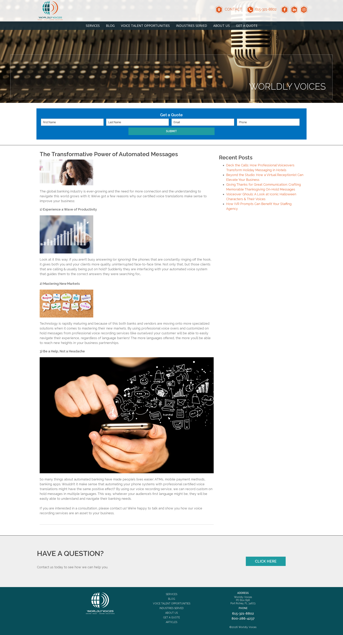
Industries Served (191, 25)
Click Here (266, 561)
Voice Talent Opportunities (145, 25)
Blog (110, 25)
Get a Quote (246, 25)
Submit (171, 131)
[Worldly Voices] (100, 603)
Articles (171, 622)
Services (93, 25)
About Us (221, 25)
